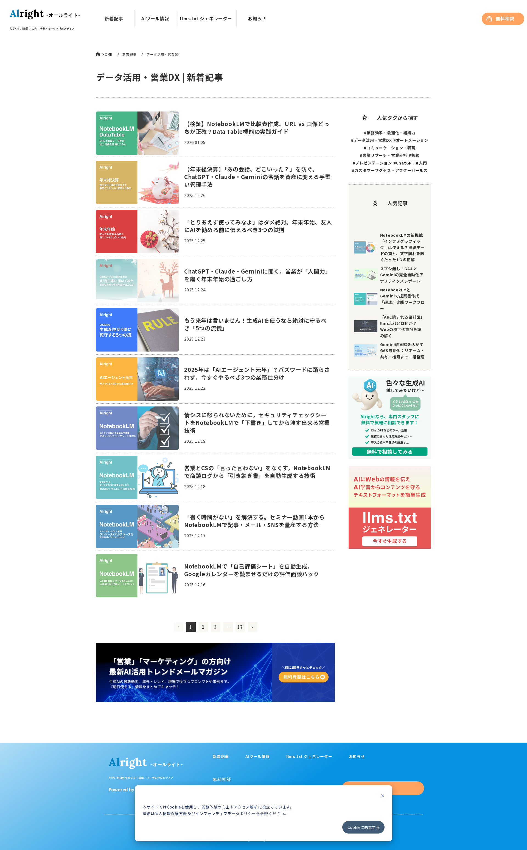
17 (240, 626)
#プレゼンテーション (372, 163)
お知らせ (257, 18)
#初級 (414, 155)
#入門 (421, 163)
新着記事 (114, 18)
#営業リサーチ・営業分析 (383, 155)
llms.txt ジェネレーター (206, 18)
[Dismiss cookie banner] (383, 796)
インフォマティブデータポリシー (225, 813)
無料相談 (505, 18)
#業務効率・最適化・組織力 (389, 132)
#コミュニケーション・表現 (389, 148)
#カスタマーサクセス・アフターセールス (390, 170)
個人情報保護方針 (171, 813)
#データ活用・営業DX (371, 140)
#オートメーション (410, 140)
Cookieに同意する (363, 827)
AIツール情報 (155, 18)
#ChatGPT (404, 163)
